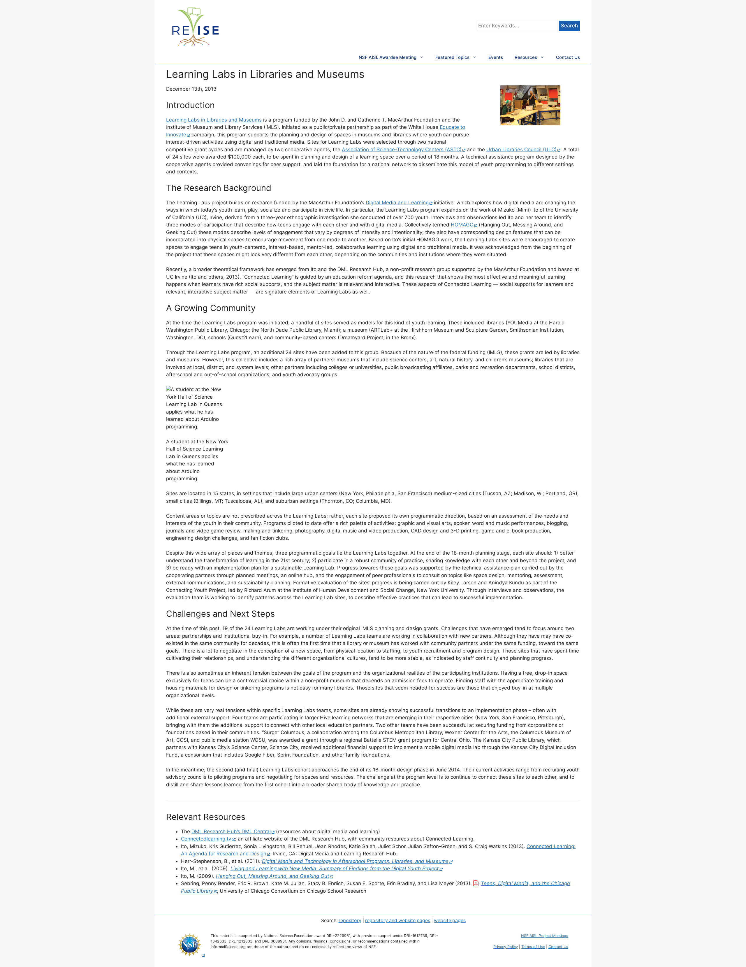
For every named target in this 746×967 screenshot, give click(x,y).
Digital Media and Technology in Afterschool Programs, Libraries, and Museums (355, 861)
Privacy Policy (505, 947)
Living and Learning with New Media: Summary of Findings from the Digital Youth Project (335, 868)
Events (495, 57)
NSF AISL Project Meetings (544, 935)
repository (350, 920)
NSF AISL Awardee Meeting (387, 57)
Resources (526, 57)
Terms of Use (533, 947)
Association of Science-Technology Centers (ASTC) (402, 149)
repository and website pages (397, 920)
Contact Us (568, 57)
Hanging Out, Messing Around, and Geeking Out (272, 876)
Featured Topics (452, 57)
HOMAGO (462, 225)
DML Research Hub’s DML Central (231, 831)
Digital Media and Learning (397, 202)
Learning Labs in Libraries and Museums (214, 120)
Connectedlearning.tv (206, 839)
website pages (450, 920)
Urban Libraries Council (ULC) (521, 149)
